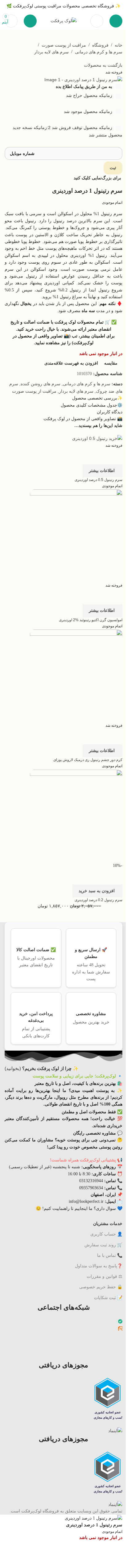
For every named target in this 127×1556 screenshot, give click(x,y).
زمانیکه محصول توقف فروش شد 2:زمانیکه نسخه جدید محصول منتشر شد (67, 131)
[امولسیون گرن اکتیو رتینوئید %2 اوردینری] (76, 535)
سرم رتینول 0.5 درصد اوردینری (98, 480)
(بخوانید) (42, 1068)
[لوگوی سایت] (64, 20)
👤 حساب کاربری (106, 1234)
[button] (97, 891)
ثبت (113, 167)
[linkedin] (120, 1343)
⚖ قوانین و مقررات (104, 1276)
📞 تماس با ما (109, 1255)
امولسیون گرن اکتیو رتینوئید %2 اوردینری (90, 620)
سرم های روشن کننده (40, 383)
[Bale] (120, 1322)
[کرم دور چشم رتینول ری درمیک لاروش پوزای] (76, 675)
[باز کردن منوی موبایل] (115, 21)
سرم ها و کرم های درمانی (98, 51)
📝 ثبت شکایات (108, 1297)
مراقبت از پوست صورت (64, 45)
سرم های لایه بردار (51, 51)
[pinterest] (120, 1350)
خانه (118, 45)
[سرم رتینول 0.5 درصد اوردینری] (97, 438)
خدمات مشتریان (107, 1223)
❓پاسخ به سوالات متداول (98, 1265)
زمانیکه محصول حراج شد (89, 95)
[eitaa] (120, 1329)
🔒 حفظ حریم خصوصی (100, 1286)
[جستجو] (96, 21)
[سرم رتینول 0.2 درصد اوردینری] (76, 815)
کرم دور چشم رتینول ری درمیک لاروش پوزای (87, 760)
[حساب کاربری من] (30, 21)
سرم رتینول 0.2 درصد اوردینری (98, 900)
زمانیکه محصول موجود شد (88, 111)
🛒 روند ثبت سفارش (103, 1244)
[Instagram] (120, 1336)
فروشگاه (100, 45)
